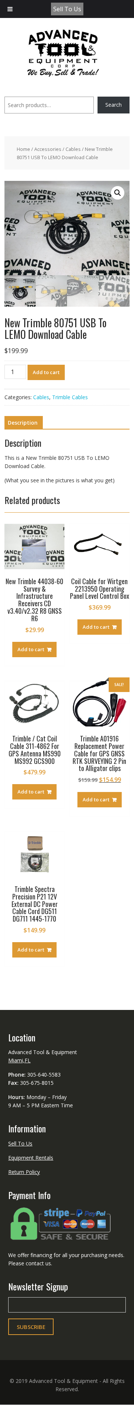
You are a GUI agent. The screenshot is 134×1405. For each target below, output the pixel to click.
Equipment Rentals (30, 1157)
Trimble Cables (70, 397)
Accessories (47, 149)
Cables (73, 149)
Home (23, 149)
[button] (117, 193)
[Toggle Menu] (10, 9)
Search (113, 104)
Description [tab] (23, 422)
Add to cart (46, 372)
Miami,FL (19, 1060)
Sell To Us (67, 9)
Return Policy (24, 1171)
